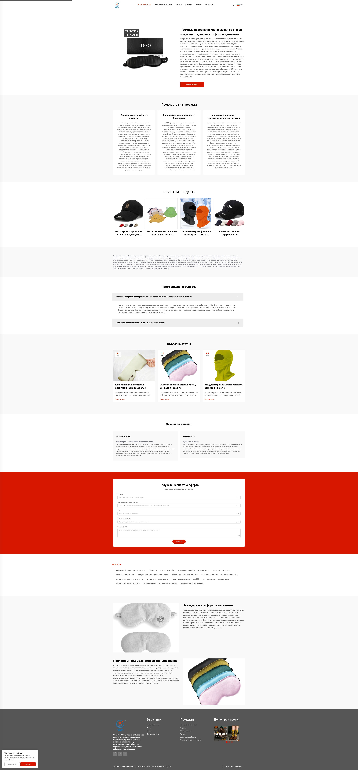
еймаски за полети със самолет (184, 575)
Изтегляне (189, 5)
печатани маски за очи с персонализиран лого (219, 575)
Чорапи (183, 728)
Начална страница (144, 5)
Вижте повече (120, 399)
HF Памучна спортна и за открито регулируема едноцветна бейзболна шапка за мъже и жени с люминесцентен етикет (128, 233)
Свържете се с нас (153, 734)
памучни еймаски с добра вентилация (153, 575)
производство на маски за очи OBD (185, 579)
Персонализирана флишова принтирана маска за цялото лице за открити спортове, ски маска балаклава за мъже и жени (196, 233)
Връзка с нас (209, 5)
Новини (198, 5)
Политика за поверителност (234, 767)
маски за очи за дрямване (157, 579)
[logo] (120, 724)
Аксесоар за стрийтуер (188, 725)
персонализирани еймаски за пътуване (193, 570)
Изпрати (179, 541)
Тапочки (183, 734)
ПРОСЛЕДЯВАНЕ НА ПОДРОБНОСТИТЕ (128, 213)
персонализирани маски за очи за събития (160, 583)
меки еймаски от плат (221, 570)
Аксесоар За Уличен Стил (163, 5)
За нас (149, 728)
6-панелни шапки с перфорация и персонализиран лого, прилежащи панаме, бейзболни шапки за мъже (229, 233)
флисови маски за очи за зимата (216, 579)
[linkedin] (125, 754)
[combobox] (121, 505)
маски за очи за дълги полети (128, 583)
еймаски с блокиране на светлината (130, 570)
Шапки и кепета (185, 731)
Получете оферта (192, 84)
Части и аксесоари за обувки (190, 740)
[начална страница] (117, 5)
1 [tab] (227, 742)
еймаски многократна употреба (161, 570)
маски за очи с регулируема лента (129, 579)
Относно (179, 5)
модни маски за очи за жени (192, 583)
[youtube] (120, 754)
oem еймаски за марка (125, 575)
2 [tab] (229, 742)
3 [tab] (232, 742)
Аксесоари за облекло (188, 737)
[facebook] (115, 754)
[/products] (226, 733)
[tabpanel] (229, 732)
